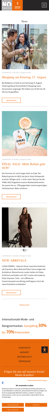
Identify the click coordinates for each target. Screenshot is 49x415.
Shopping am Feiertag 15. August (24, 77)
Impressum (25, 361)
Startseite (25, 347)
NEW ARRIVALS (14, 260)
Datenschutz (24, 356)
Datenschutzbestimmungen (37, 380)
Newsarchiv (24, 305)
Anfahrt (24, 352)
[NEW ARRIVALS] (24, 230)
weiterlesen (11, 100)
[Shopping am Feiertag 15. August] (24, 46)
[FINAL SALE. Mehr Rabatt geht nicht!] (24, 133)
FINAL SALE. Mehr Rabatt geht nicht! (23, 166)
